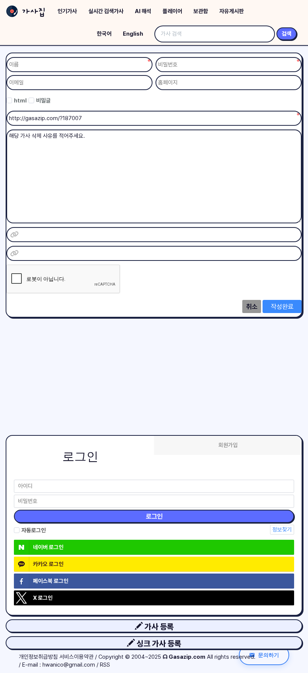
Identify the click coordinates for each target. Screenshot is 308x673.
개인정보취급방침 (38, 656)
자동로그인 (33, 530)
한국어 (104, 33)
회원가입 (228, 445)
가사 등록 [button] (158, 626)
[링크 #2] (14, 253)
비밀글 (43, 100)
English (133, 33)
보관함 (200, 11)
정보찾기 (282, 529)
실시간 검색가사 (106, 11)
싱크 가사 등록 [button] (158, 643)
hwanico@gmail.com (68, 664)
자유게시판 (231, 11)
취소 (251, 306)
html (20, 100)
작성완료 (282, 306)
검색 (286, 33)
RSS (105, 664)
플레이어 (172, 11)
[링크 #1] (14, 234)
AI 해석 (143, 11)
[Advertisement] (154, 370)
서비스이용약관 (76, 656)
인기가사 (67, 11)
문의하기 (268, 655)
